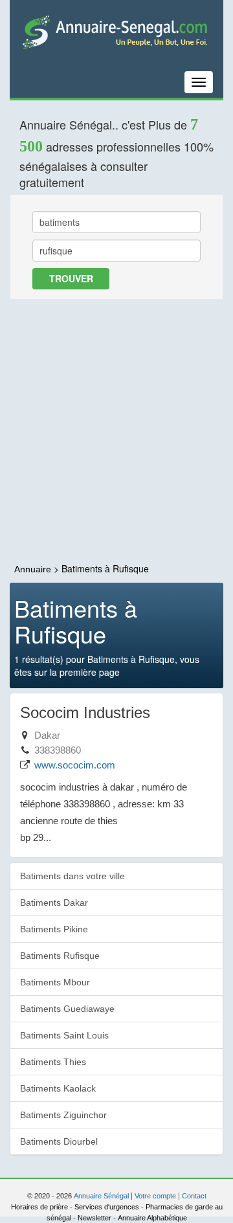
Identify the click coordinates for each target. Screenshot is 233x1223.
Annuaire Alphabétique (152, 1218)
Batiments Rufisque (60, 955)
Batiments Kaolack (58, 1088)
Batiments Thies (53, 1062)
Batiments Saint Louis (64, 1035)
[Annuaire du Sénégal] (116, 31)
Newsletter (94, 1218)
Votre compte (155, 1196)
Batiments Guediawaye (67, 1009)
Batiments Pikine (54, 929)
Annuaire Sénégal (101, 1196)
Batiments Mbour (55, 982)
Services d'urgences (106, 1207)
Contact (194, 1196)
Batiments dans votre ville (72, 876)
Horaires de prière (39, 1207)
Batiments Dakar (54, 902)
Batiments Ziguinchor (63, 1115)
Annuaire (32, 569)
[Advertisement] (116, 431)
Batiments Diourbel (59, 1141)
